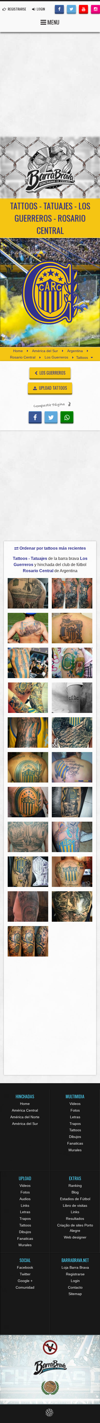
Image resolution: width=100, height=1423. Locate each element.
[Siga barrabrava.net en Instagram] (95, 9)
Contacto (75, 1287)
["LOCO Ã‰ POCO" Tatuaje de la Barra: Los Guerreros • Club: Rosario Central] (28, 663)
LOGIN (40, 9)
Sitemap (75, 1294)
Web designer (75, 1237)
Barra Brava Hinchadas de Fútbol (50, 167)
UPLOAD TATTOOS (52, 388)
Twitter (25, 1274)
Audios (25, 1199)
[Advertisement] (50, 84)
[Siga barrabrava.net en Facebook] (59, 9)
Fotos (75, 1110)
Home (18, 351)
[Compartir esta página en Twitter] (51, 416)
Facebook (25, 1267)
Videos (75, 1104)
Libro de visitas (75, 1205)
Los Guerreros (56, 357)
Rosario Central (22, 357)
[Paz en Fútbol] (50, 1347)
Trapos (75, 1124)
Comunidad (25, 1287)
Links (25, 1205)
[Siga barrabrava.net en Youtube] (83, 9)
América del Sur (45, 351)
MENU (52, 22)
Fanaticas (75, 1143)
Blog (75, 1192)
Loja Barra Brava (75, 1267)
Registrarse (75, 1274)
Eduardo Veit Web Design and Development (50, 1412)
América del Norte (24, 1117)
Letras (75, 1117)
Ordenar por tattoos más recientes (52, 548)
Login (75, 1281)
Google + (25, 1281)
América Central (25, 1110)
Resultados (75, 1218)
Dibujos (75, 1137)
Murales (75, 1150)
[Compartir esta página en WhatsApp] (67, 416)
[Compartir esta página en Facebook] (35, 416)
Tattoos (75, 1130)
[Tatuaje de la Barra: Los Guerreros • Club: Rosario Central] (28, 593)
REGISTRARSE (16, 9)
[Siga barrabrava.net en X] (71, 9)
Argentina (75, 351)
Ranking (75, 1185)
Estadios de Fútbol (75, 1199)
